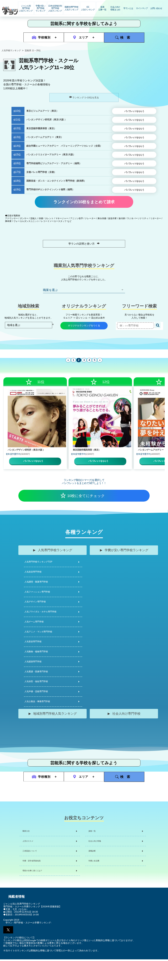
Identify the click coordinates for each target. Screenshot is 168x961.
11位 (18, 119)
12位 (18, 128)
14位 (18, 145)
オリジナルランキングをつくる (84, 325)
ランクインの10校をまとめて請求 (84, 202)
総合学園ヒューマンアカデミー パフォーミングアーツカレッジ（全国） (64, 146)
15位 (18, 154)
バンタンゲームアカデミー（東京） (44, 137)
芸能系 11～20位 (33, 50)
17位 (18, 172)
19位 (18, 189)
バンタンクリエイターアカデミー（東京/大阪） (50, 154)
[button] (8, 929)
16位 (18, 163)
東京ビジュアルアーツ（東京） (42, 111)
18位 (18, 180)
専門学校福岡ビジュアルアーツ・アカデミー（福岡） (54, 163)
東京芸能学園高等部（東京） (41, 128)
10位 (18, 110)
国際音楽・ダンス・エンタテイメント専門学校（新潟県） (56, 181)
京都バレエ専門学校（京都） (41, 172)
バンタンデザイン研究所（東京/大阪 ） (46, 119)
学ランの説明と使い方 (81, 243)
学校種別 (44, 37)
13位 (18, 137)
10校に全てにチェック (86, 496)
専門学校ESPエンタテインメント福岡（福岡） (50, 189)
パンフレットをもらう (134, 111)
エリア (83, 37)
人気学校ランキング (11, 50)
